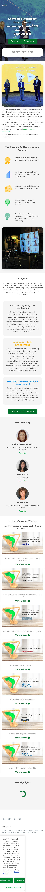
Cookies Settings (13, 888)
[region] (12, 864)
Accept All (22, 880)
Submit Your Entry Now (37, 5)
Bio (22, 453)
